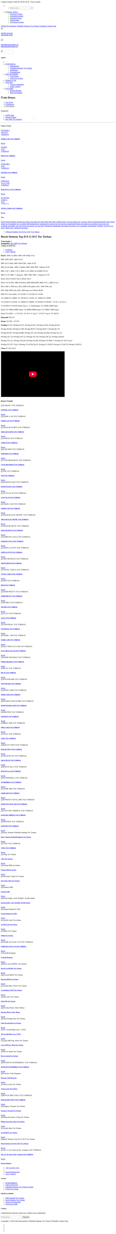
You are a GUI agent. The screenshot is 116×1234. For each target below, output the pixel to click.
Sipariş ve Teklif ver (8, 246)
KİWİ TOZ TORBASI (8, 156)
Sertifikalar (14, 70)
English (20, 16)
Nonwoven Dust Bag (13, 1202)
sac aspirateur (93, 224)
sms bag (19, 226)
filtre (46, 222)
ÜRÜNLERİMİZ (11, 74)
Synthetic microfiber (8, 226)
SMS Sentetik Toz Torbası (14, 1198)
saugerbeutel (71, 224)
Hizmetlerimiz (15, 72)
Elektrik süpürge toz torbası (20, 222)
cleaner (89, 222)
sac (18, 224)
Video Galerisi (15, 87)
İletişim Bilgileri (15, 91)
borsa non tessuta (28, 226)
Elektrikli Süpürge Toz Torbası (21, 68)
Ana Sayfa (9, 102)
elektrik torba (61, 222)
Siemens (17, 228)
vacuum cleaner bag (73, 222)
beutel (3, 224)
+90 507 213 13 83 (7, 33)
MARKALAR (10, 80)
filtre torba (52, 222)
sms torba (33, 222)
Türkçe (19, 14)
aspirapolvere (44, 224)
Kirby (3, 228)
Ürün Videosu (10, 252)
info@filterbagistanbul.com (9, 45)
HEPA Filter (9, 115)
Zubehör (100, 226)
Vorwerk (107, 226)
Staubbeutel (57, 226)
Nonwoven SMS (11, 1204)
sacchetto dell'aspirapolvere (29, 224)
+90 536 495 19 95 (7, 35)
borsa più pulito (82, 224)
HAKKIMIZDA (11, 1183)
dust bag (64, 224)
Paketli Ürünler (10, 117)
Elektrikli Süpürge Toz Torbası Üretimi (19, 1187)
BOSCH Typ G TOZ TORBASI (11, 189)
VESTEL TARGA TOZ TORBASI (11, 208)
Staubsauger (92, 226)
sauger (112, 222)
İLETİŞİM (9, 89)
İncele (3, 143)
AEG (12, 228)
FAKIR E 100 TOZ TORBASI (10, 139)
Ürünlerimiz (9, 104)
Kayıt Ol (26, 1217)
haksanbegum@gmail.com (9, 46)
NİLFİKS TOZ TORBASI (9, 172)
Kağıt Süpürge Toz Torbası (15, 1200)
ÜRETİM (8, 82)
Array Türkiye (10, 1174)
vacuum (84, 222)
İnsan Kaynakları (16, 93)
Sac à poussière (81, 226)
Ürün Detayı (14, 76)
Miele (8, 228)
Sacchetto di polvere (69, 226)
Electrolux (24, 228)
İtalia (17, 20)
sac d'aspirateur (11, 224)
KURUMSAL (10, 64)
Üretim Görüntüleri (17, 84)
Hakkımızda (14, 66)
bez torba (41, 222)
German (21, 22)
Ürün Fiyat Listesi (16, 78)
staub (108, 222)
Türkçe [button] (15, 12)
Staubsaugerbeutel (99, 222)
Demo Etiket (5, 222)
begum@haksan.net (12, 1172)
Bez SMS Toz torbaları (13, 119)
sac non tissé (39, 226)
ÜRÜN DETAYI (11, 1185)
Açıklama (8, 250)
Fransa (19, 18)
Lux (111, 226)
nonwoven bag (55, 224)
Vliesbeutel (48, 226)
